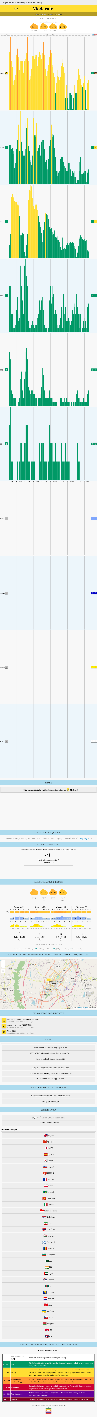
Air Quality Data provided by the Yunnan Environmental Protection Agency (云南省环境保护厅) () (48, 838)
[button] (48, 981)
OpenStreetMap (83, 1008)
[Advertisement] (48, 811)
